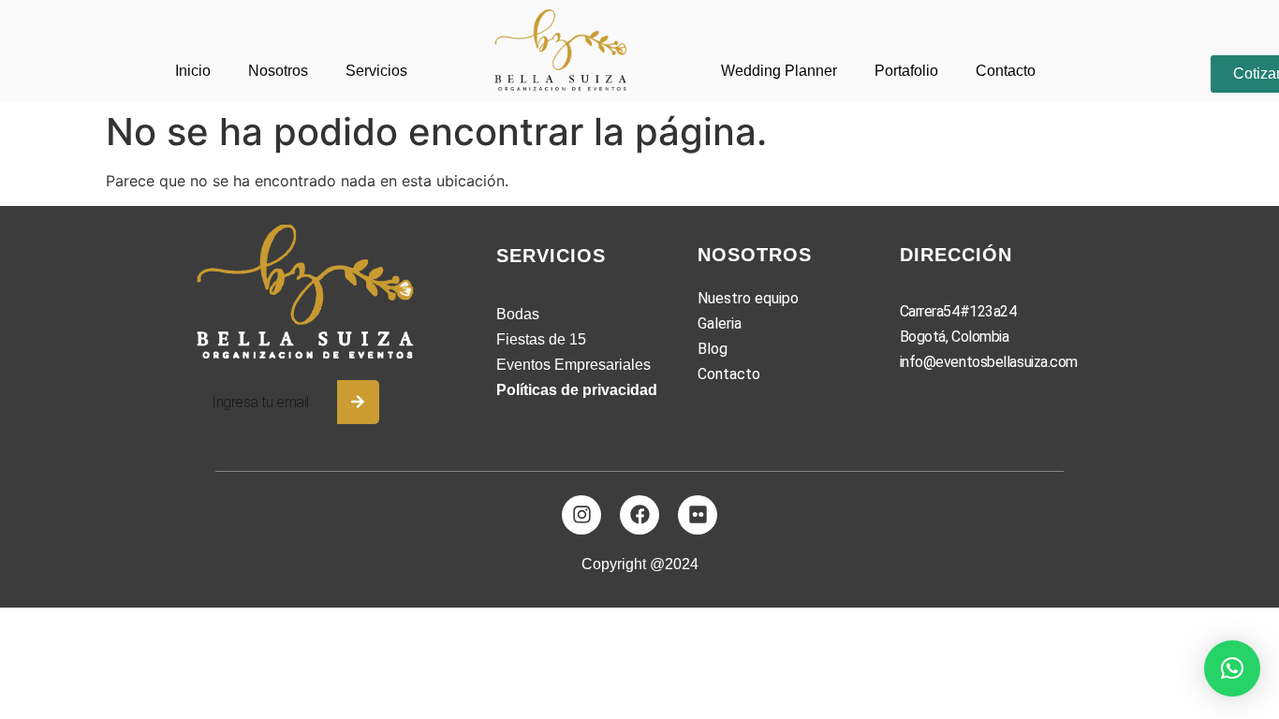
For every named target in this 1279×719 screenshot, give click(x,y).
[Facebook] (639, 515)
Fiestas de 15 (541, 339)
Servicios (376, 71)
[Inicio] (563, 51)
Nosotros (278, 71)
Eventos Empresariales (573, 365)
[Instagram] (581, 515)
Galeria (720, 323)
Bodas (517, 314)
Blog (713, 349)
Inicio (193, 71)
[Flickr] (697, 515)
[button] (1232, 668)
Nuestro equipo (748, 298)
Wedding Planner (779, 71)
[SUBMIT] (358, 402)
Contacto (1006, 71)
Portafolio (906, 71)
